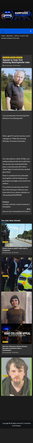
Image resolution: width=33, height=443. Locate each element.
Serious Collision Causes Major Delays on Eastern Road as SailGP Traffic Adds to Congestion (16, 248)
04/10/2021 (18, 65)
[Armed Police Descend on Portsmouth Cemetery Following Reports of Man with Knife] (16, 268)
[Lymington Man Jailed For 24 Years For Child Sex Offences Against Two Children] (16, 368)
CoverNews (27, 423)
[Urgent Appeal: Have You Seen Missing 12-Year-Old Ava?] (16, 302)
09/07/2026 (15, 352)
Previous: (16, 204)
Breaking (13, 57)
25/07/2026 (15, 252)
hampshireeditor (8, 65)
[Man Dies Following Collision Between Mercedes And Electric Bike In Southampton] (16, 334)
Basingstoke (6, 57)
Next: (17, 210)
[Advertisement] (16, 47)
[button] (2, 31)
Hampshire (19, 57)
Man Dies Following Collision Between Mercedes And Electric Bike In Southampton (15, 348)
